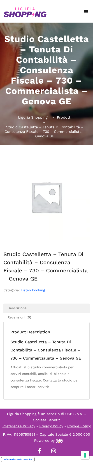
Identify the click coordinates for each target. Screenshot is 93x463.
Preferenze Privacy (18, 426)
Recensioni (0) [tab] (19, 317)
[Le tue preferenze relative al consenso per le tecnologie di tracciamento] (85, 455)
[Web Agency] (59, 440)
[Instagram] (53, 451)
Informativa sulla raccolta (18, 459)
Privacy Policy (51, 426)
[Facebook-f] (39, 451)
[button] (86, 11)
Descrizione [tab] (17, 308)
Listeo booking (33, 290)
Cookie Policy (79, 426)
